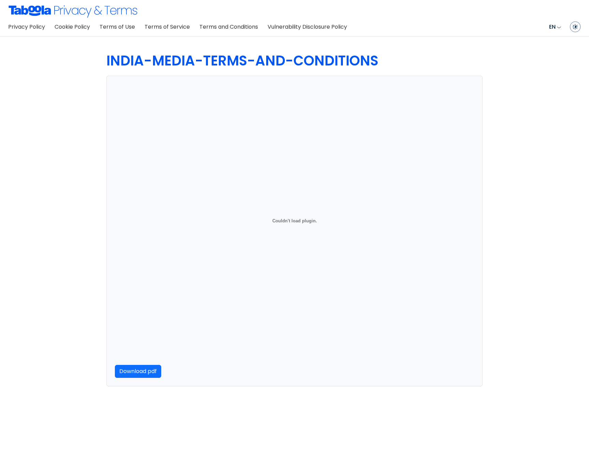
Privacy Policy (26, 27)
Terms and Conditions (228, 27)
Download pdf (138, 371)
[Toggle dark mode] (575, 26)
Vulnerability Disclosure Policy (307, 27)
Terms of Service (167, 27)
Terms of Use (117, 27)
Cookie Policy (72, 27)
